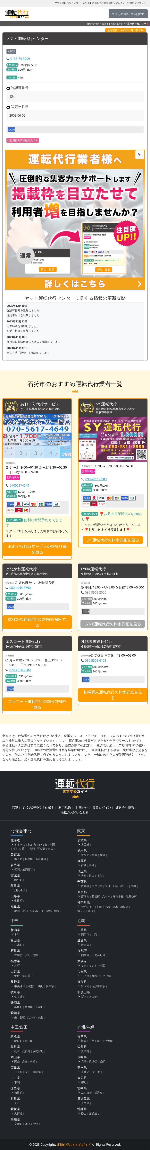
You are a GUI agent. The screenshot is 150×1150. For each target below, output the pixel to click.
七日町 (18, 900)
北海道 (115, 23)
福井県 (15, 961)
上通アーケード (90, 1072)
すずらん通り (19, 848)
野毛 (84, 907)
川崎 (99, 907)
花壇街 (96, 896)
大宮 (84, 875)
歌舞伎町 (131, 896)
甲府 (17, 976)
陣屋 (57, 911)
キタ (84, 965)
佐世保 (93, 1061)
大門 (32, 848)
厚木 (115, 907)
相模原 (124, 907)
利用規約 (64, 807)
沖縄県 (82, 1109)
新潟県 (15, 930)
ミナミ (93, 965)
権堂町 (32, 986)
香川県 (15, 1098)
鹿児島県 (83, 1098)
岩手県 (15, 865)
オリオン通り (89, 855)
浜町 (102, 1061)
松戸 (94, 886)
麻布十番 (118, 896)
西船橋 (85, 886)
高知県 (15, 1119)
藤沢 (90, 911)
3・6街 (42, 844)
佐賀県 (82, 1047)
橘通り (98, 1092)
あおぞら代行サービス (39, 404)
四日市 (85, 934)
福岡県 (82, 1036)
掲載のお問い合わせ (75, 812)
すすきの (19, 844)
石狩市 (11, 51)
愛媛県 (15, 1109)
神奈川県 (83, 902)
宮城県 (15, 875)
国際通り (94, 1113)
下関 (17, 1082)
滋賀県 (82, 940)
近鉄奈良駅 (98, 986)
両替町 (29, 1007)
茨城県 (82, 840)
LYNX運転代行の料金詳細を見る (112, 624)
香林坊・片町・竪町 (26, 955)
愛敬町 (85, 1051)
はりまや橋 (31, 1124)
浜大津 (85, 945)
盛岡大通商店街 (23, 869)
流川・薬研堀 (33, 1072)
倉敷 (25, 1061)
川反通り (19, 890)
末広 (50, 848)
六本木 (106, 896)
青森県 (15, 854)
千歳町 (39, 1007)
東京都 (82, 892)
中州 (91, 1041)
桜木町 (18, 945)
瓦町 (17, 1103)
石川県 (15, 950)
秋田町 (18, 1092)
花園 (52, 844)
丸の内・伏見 (35, 1017)
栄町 (133, 886)
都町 (84, 1082)
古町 (17, 934)
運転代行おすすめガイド (99, 23)
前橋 (84, 865)
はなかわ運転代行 (21, 569)
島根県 (15, 1047)
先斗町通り (101, 955)
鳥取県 (15, 1036)
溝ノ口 (81, 911)
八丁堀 (18, 1072)
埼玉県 (82, 871)
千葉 (115, 886)
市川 (107, 886)
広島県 (15, 1067)
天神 (99, 1041)
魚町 (110, 976)
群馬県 (82, 861)
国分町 (18, 880)
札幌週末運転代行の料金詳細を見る (112, 695)
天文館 (85, 1103)
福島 (49, 911)
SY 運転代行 (106, 404)
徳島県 (15, 1088)
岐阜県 (15, 992)
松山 (84, 1113)
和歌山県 (83, 992)
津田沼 (124, 886)
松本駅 (50, 986)
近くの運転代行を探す (38, 807)
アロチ (93, 996)
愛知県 (15, 1013)
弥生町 (29, 1041)
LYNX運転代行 (93, 569)
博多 (84, 1041)
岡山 (17, 1061)
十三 (102, 965)
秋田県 (15, 886)
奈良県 (82, 982)
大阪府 (82, 961)
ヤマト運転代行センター (26, 38)
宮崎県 (82, 1088)
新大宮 (85, 986)
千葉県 (82, 881)
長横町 (29, 859)
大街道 (18, 1113)
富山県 (15, 940)
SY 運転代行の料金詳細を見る (113, 540)
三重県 (82, 930)
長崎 (84, 1061)
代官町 (26, 1051)
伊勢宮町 (38, 1051)
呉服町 (18, 1007)
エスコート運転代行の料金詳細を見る (37, 704)
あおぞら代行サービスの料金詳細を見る (37, 549)
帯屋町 (18, 1124)
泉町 (102, 855)
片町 (17, 965)
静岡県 (15, 1002)
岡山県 (15, 1057)
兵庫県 (82, 971)
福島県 (15, 906)
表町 (32, 1061)
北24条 (32, 844)
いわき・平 (37, 911)
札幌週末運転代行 (96, 641)
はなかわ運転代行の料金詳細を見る (37, 622)
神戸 (102, 976)
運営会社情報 (125, 807)
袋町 (41, 986)
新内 (84, 996)
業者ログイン (101, 807)
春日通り (27, 976)
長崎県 (82, 1057)
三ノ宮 (85, 976)
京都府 (82, 950)
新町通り (40, 859)
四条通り (86, 955)
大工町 (85, 844)
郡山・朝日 (21, 911)
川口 (91, 875)
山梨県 (15, 971)
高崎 (91, 865)
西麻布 (85, 896)
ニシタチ (86, 1092)
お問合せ (81, 807)
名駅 (22, 1017)
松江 (17, 1051)
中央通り (19, 986)
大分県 (82, 1078)
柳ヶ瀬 (18, 996)
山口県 (15, 1078)
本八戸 (18, 859)
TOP (15, 807)
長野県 (15, 982)
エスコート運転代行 (23, 641)
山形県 (15, 896)
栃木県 (82, 850)
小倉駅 (108, 1041)
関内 (91, 907)
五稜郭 (41, 848)
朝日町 (18, 1041)
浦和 (99, 875)
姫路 (94, 976)
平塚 (107, 907)
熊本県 (82, 1067)
